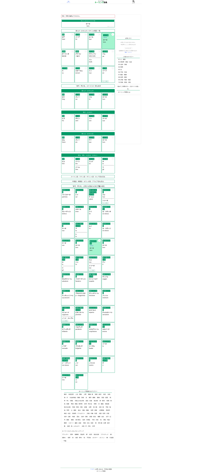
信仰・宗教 (84, 416)
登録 (68, 1)
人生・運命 (78, 394)
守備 (65, 441)
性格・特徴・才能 (77, 407)
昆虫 (78, 416)
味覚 (73, 416)
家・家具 (102, 401)
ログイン (68, 2)
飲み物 (96, 401)
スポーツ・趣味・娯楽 (75, 423)
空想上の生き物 (79, 401)
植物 (72, 420)
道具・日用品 (86, 420)
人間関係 (101, 410)
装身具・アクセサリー (78, 413)
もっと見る (105, 81)
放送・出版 (89, 401)
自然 (104, 394)
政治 (79, 410)
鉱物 (85, 407)
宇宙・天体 (95, 420)
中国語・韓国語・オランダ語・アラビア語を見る (88, 181)
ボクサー (95, 437)
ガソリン (102, 437)
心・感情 (73, 410)
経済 (90, 434)
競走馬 (82, 434)
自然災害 (71, 394)
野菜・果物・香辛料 (77, 404)
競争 (71, 434)
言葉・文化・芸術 (88, 423)
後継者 (77, 434)
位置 (90, 407)
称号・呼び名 (88, 404)
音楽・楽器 (105, 397)
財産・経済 (98, 394)
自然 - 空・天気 (86, 426)
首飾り (64, 437)
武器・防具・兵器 (104, 413)
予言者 (89, 437)
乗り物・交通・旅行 (104, 423)
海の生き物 (67, 407)
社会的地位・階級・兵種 (77, 397)
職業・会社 (101, 416)
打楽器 (112, 437)
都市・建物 (92, 397)
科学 (93, 426)
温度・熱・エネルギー (73, 426)
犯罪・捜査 (94, 410)
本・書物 (101, 404)
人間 (85, 394)
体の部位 (78, 420)
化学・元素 (67, 416)
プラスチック (105, 434)
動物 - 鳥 (90, 394)
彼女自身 (96, 434)
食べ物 (95, 407)
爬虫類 (107, 404)
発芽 (69, 437)
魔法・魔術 (85, 410)
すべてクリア (128, 48)
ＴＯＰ (92, 469)
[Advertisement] (101, 9)
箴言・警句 (78, 437)
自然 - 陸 (101, 407)
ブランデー (65, 434)
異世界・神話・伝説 (126, 62)
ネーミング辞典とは (124, 92)
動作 (65, 394)
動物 (98, 397)
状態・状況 (92, 416)
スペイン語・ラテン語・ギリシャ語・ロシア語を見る (88, 177)
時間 (95, 404)
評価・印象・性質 (92, 413)
